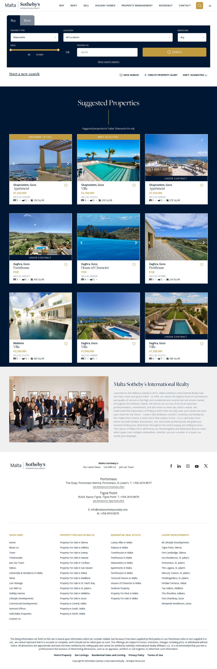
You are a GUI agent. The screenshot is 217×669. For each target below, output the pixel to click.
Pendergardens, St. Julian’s (175, 578)
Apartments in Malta (121, 567)
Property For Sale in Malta (124, 598)
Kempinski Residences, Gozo (176, 603)
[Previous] (13, 163)
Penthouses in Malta (121, 557)
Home (12, 542)
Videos (12, 567)
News (12, 578)
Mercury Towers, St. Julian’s (176, 572)
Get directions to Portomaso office (108, 487)
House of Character (95, 267)
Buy (13, 20)
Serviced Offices (17, 608)
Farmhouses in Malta (122, 572)
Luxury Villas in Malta (121, 542)
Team (12, 552)
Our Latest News (92, 467)
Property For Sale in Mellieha (75, 593)
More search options (108, 61)
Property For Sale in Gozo (73, 598)
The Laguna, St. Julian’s (173, 567)
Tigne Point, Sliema (172, 547)
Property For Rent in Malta (124, 593)
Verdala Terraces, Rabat (174, 583)
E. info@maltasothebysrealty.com (108, 509)
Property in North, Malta (72, 613)
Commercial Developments (23, 603)
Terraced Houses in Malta (124, 578)
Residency (166, 5)
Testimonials (15, 557)
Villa (84, 188)
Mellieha (18, 343)
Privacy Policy (136, 655)
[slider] (10, 50)
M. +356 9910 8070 (108, 513)
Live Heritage (16, 583)
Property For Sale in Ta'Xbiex (75, 562)
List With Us (110, 467)
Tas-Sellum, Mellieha (172, 588)
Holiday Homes (17, 593)
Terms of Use (155, 655)
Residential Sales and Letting (108, 655)
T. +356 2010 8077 (141, 483)
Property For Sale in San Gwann (76, 567)
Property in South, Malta (72, 608)
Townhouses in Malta (122, 552)
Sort (193, 74)
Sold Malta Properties (20, 613)
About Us (14, 547)
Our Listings (82, 655)
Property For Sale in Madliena (75, 578)
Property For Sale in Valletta (74, 547)
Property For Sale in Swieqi (74, 552)
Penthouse (156, 267)
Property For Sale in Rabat (73, 572)
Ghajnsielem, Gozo (24, 185)
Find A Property (62, 655)
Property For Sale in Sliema (74, 542)
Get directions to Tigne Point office (108, 501)
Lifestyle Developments (21, 598)
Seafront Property (120, 588)
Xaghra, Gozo (21, 264)
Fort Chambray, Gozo (173, 598)
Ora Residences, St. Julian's (175, 557)
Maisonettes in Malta (122, 562)
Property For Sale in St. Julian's (75, 588)
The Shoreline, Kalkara (173, 593)
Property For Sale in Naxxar (74, 557)
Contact (185, 5)
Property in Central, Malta (73, 603)
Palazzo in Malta (119, 547)
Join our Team (126, 467)
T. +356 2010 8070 (128, 497)
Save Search (131, 74)
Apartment (21, 188)
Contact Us (15, 618)
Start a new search (24, 73)
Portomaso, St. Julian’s (173, 562)
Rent (27, 20)
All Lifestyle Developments (175, 542)
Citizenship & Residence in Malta (26, 572)
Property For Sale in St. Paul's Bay (77, 583)
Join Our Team (16, 562)
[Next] (67, 163)
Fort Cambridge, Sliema (174, 552)
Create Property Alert (163, 74)
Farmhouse (21, 267)
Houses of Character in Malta (126, 583)
